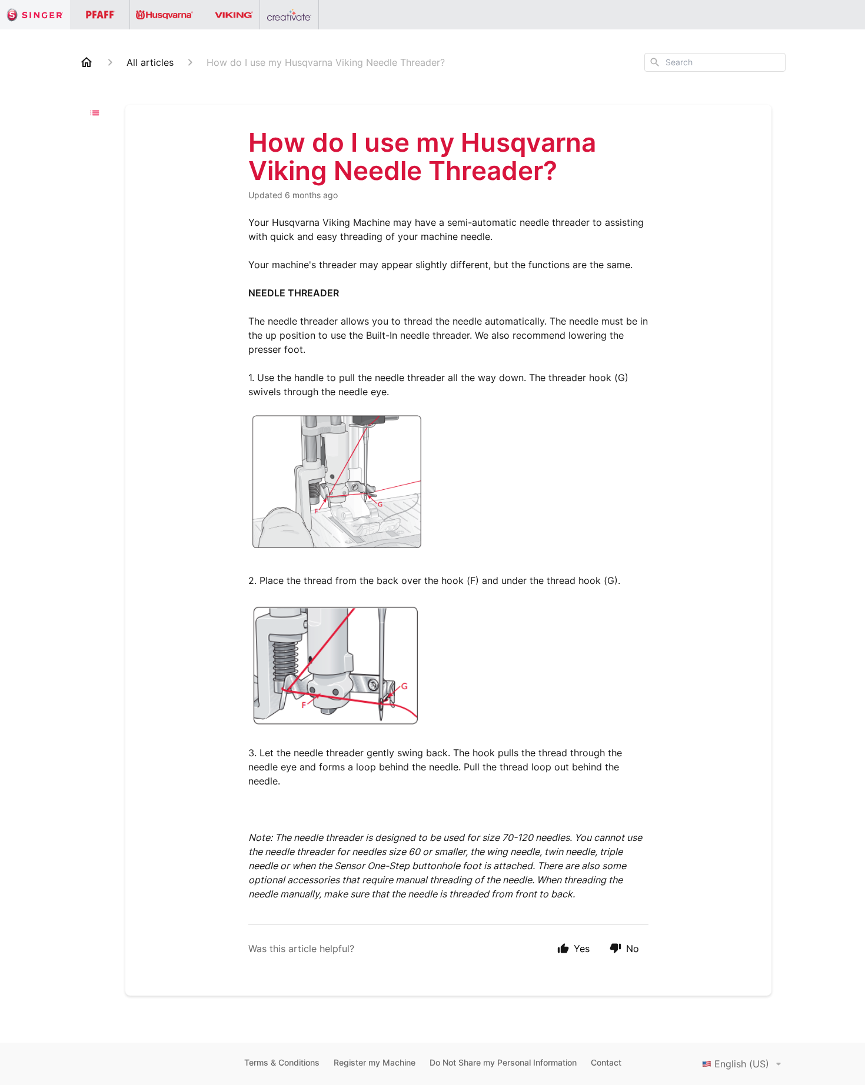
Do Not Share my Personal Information (503, 1062)
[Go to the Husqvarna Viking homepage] (195, 14)
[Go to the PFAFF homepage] (100, 14)
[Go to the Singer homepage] (35, 14)
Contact (606, 1062)
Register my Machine (374, 1062)
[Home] (86, 62)
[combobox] (715, 62)
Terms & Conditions (282, 1062)
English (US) (741, 1064)
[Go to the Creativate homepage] (289, 14)
